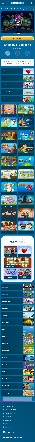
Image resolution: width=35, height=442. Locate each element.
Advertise (8, 427)
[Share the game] (7, 53)
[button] (32, 3)
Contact (7, 423)
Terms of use (9, 416)
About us (8, 420)
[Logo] (17, 3)
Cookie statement (10, 413)
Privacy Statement (10, 410)
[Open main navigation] (3, 3)
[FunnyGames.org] (2, 9)
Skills (7, 9)
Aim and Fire (15, 9)
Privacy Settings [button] (10, 406)
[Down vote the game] (17, 53)
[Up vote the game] (27, 53)
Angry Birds (25, 9)
